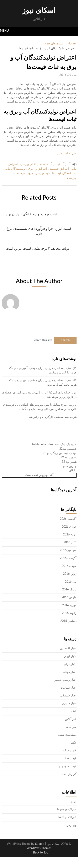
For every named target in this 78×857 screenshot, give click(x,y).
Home (72, 43)
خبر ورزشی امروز (38, 173)
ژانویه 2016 (69, 613)
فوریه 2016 (69, 605)
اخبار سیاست (68, 687)
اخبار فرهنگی (68, 695)
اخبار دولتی (70, 672)
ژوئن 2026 (70, 534)
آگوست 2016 (68, 558)
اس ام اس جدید (67, 153)
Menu (4, 30)
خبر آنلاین (71, 719)
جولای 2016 (69, 566)
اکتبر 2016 (70, 542)
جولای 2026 (69, 526)
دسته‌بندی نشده (67, 734)
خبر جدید (71, 727)
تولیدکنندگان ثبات (15, 168)
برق (30, 168)
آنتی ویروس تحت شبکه (39, 475)
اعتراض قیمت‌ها (59, 168)
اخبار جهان (70, 664)
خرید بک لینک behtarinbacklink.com (54, 444)
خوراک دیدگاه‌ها (67, 817)
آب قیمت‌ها (45, 164)
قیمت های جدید (54, 43)
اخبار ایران (70, 656)
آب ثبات (59, 164)
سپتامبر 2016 (68, 550)
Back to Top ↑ (39, 852)
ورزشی (72, 177)
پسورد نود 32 (69, 457)
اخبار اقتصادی (68, 648)
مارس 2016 (69, 597)
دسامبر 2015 (68, 621)
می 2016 (71, 581)
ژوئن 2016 (70, 573)
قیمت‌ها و (19, 173)
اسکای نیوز (39, 10)
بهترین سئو (70, 466)
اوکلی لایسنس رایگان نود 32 (59, 453)
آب (68, 164)
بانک (74, 711)
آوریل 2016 (69, 589)
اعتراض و (41, 168)
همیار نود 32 (69, 461)
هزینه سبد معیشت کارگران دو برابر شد (53, 417)
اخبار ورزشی (28, 164)
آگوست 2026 (68, 518)
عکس (73, 742)
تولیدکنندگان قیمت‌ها (64, 173)
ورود (74, 801)
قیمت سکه (70, 750)
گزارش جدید (69, 774)
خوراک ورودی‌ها (67, 809)
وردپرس (71, 825)
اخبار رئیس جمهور (65, 679)
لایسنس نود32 (68, 448)
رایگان (73, 470)
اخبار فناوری (69, 703)
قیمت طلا (71, 758)
